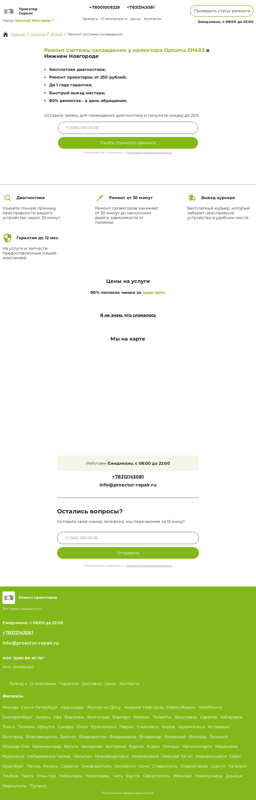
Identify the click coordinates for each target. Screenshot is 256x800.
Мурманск (13, 756)
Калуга (71, 746)
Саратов (208, 717)
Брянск (68, 736)
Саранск (69, 766)
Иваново (182, 776)
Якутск (133, 776)
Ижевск (142, 717)
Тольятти (162, 717)
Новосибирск (181, 707)
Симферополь (97, 766)
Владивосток (92, 736)
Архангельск (191, 726)
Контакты (152, 19)
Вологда (197, 736)
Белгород (12, 736)
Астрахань (219, 726)
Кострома (116, 746)
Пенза (33, 766)
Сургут (218, 766)
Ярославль (185, 717)
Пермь (127, 726)
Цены (135, 19)
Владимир (151, 736)
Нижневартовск (112, 756)
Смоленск (125, 766)
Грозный (219, 736)
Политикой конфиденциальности (149, 152)
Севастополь (156, 776)
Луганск (38, 786)
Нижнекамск (145, 756)
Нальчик (83, 756)
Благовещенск (41, 736)
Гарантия (69, 683)
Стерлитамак (194, 766)
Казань (43, 717)
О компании (112, 19)
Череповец (98, 776)
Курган (136, 746)
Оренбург (13, 766)
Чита (118, 776)
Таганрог (237, 766)
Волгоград (98, 717)
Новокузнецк (209, 776)
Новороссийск (211, 756)
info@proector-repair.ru (128, 485)
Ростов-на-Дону (104, 707)
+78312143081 (140, 7)
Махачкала (226, 746)
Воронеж (74, 717)
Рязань (50, 766)
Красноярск (103, 726)
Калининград (46, 746)
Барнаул (121, 717)
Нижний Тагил (177, 756)
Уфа (58, 717)
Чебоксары (70, 776)
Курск (153, 746)
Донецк (234, 776)
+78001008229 (104, 7)
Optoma (37, 34)
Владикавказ (123, 736)
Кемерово (91, 746)
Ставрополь (165, 766)
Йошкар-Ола (16, 746)
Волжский (175, 736)
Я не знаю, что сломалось (128, 315)
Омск (82, 726)
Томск (8, 726)
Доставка (92, 683)
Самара (66, 726)
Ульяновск (147, 726)
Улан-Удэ (46, 776)
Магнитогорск (197, 746)
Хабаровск (231, 717)
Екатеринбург (17, 717)
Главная (17, 34)
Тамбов (10, 776)
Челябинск (210, 707)
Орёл (235, 756)
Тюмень (26, 726)
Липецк (170, 746)
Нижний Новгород (144, 707)
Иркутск (46, 726)
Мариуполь (14, 786)
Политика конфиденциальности (128, 793)
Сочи (144, 766)
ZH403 (56, 34)
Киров (168, 726)
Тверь (27, 776)
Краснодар (72, 707)
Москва (10, 707)
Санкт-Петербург (39, 707)
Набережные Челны (48, 756)
